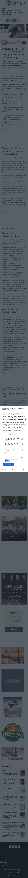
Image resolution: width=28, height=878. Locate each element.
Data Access (14, 469)
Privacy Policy (22, 469)
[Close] (25, 408)
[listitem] (14, 435)
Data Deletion (5, 469)
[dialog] (14, 439)
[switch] (22, 439)
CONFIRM (8, 464)
